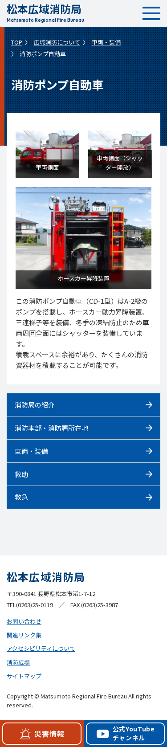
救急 (21, 497)
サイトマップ (24, 676)
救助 (21, 474)
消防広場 (18, 662)
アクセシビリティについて (41, 648)
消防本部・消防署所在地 (51, 428)
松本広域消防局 (45, 12)
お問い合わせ (24, 621)
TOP (16, 42)
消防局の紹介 (35, 404)
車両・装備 (106, 42)
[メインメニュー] (151, 13)
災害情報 (49, 733)
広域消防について (57, 42)
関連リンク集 (24, 635)
